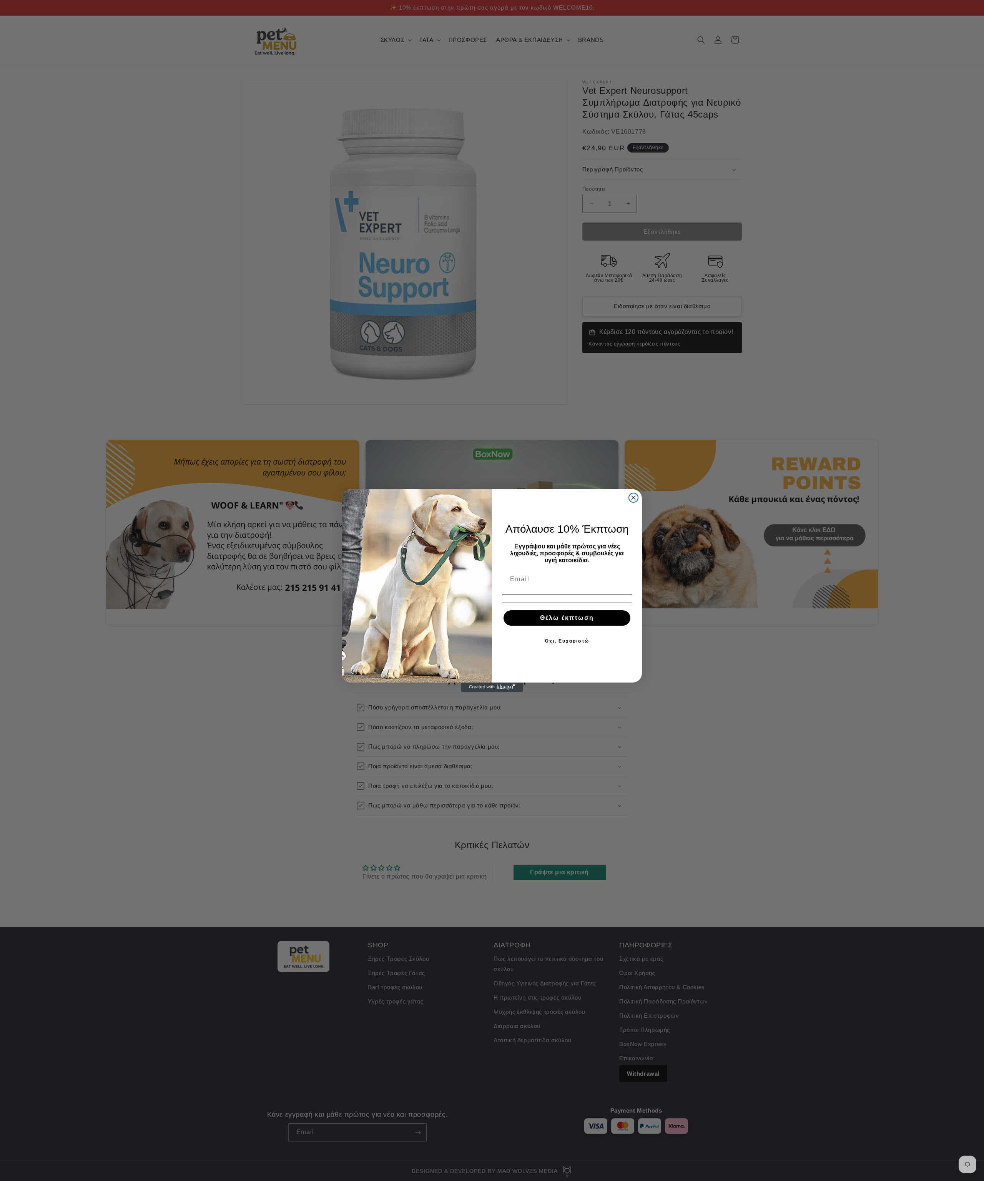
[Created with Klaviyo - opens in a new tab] (492, 687)
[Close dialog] (633, 497)
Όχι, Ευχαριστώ (567, 641)
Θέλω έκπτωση (567, 618)
